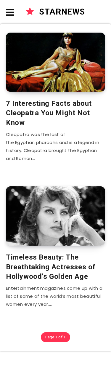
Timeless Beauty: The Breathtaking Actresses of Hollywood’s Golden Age (51, 267)
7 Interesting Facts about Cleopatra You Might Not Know (49, 113)
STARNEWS (61, 12)
